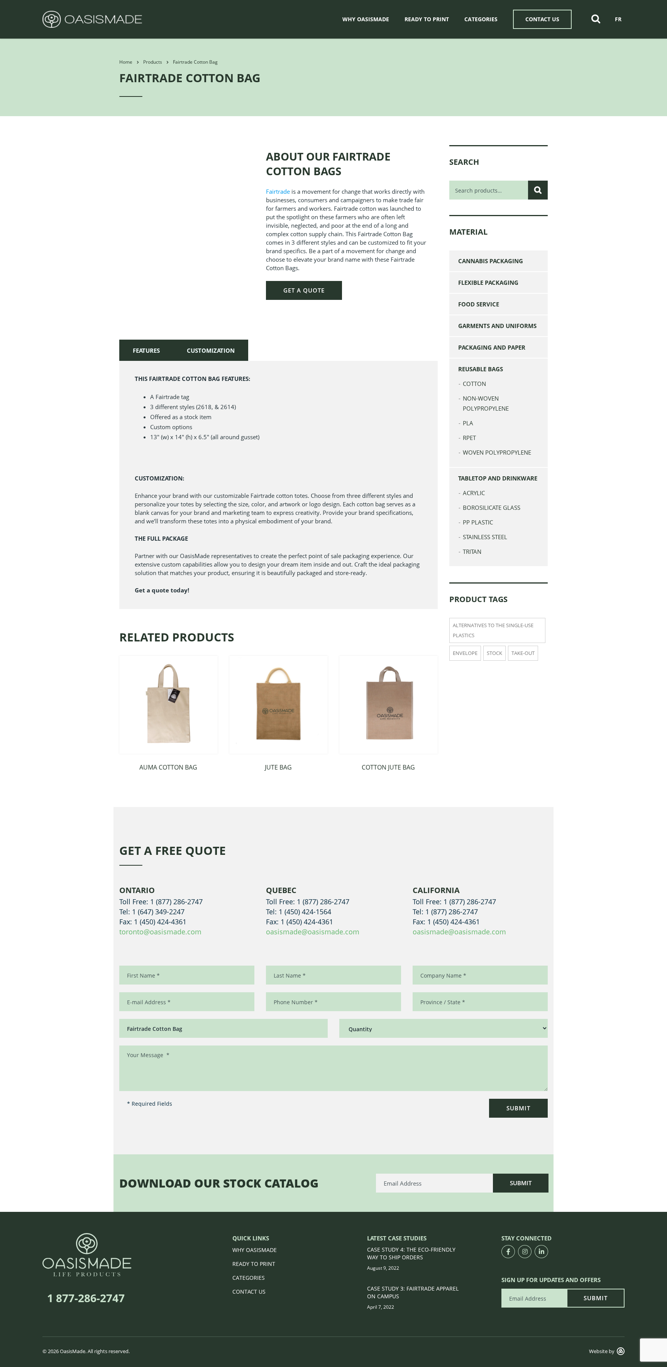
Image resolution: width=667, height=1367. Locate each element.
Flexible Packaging (488, 282)
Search (538, 190)
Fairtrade (278, 191)
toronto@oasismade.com (160, 931)
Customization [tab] (211, 350)
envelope (465, 653)
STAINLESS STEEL (485, 537)
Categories (481, 19)
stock (494, 653)
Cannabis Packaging (490, 261)
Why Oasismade (365, 19)
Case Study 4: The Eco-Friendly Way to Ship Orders (411, 1253)
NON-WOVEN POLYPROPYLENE (486, 403)
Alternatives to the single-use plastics (493, 630)
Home (125, 62)
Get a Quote (304, 290)
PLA (468, 423)
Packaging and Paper (491, 347)
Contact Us (542, 19)
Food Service (478, 304)
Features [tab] (146, 350)
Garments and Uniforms (497, 326)
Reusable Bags (480, 369)
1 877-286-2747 (86, 1298)
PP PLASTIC (478, 522)
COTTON (474, 383)
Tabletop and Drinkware (497, 478)
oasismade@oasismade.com (312, 931)
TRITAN (472, 551)
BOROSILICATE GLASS (491, 507)
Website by (602, 1351)
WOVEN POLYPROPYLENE (497, 452)
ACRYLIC (474, 493)
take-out (523, 653)
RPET (469, 438)
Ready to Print (427, 19)
